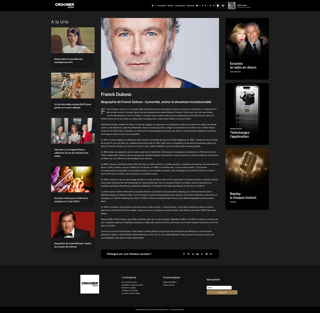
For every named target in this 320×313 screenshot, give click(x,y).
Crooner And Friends (134, 238)
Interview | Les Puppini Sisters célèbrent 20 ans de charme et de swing (71, 152)
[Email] (211, 254)
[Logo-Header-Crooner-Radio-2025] (64, 4)
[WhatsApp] (202, 254)
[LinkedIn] (197, 254)
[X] (188, 254)
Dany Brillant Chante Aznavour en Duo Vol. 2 (140, 234)
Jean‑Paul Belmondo (132, 127)
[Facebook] (184, 254)
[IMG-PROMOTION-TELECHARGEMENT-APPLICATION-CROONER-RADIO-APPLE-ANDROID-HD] (247, 84)
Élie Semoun (200, 115)
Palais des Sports (174, 186)
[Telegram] (206, 254)
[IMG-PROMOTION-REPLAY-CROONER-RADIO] (247, 149)
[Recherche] (213, 5)
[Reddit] (193, 254)
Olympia (181, 170)
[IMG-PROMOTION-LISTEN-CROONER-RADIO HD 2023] (247, 19)
